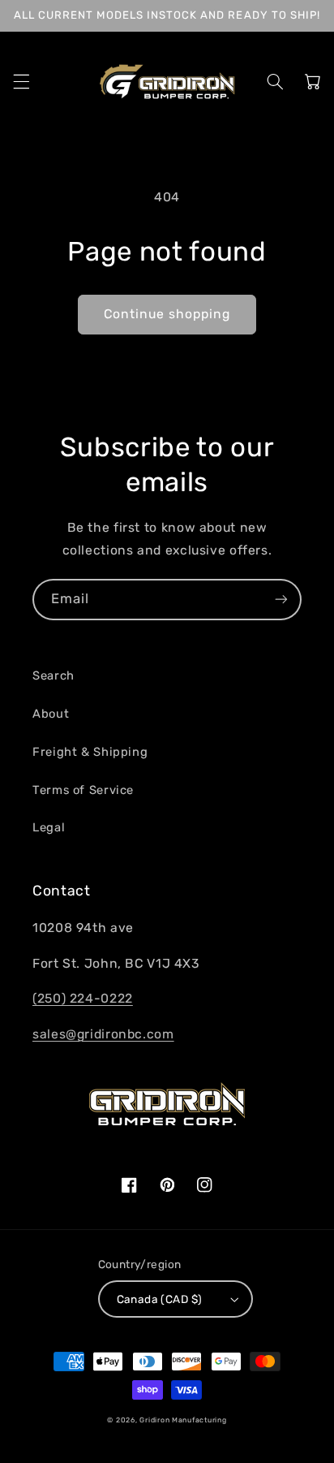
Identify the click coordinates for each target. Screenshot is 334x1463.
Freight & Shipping (90, 751)
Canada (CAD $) (160, 1299)
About (50, 713)
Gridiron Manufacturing (182, 1420)
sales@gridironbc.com (103, 1034)
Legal (48, 827)
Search (53, 675)
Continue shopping (167, 314)
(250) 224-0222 (82, 998)
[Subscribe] (281, 599)
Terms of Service (83, 790)
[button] (21, 81)
